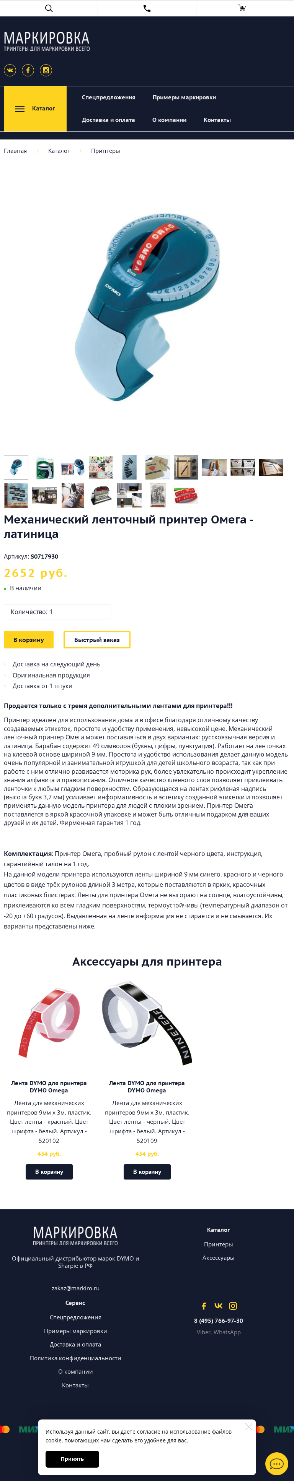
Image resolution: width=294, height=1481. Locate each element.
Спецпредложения (109, 97)
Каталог (59, 150)
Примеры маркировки (184, 97)
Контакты (217, 119)
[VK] (218, 1306)
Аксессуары (219, 1257)
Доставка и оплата (108, 119)
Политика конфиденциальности (75, 1358)
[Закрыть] (248, 1426)
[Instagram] (46, 70)
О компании (169, 119)
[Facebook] (28, 70)
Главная (15, 150)
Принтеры (105, 150)
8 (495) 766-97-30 (218, 1320)
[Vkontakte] (10, 70)
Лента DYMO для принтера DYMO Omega (49, 1087)
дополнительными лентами (135, 706)
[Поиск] (49, 8)
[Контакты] (147, 8)
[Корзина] (245, 8)
